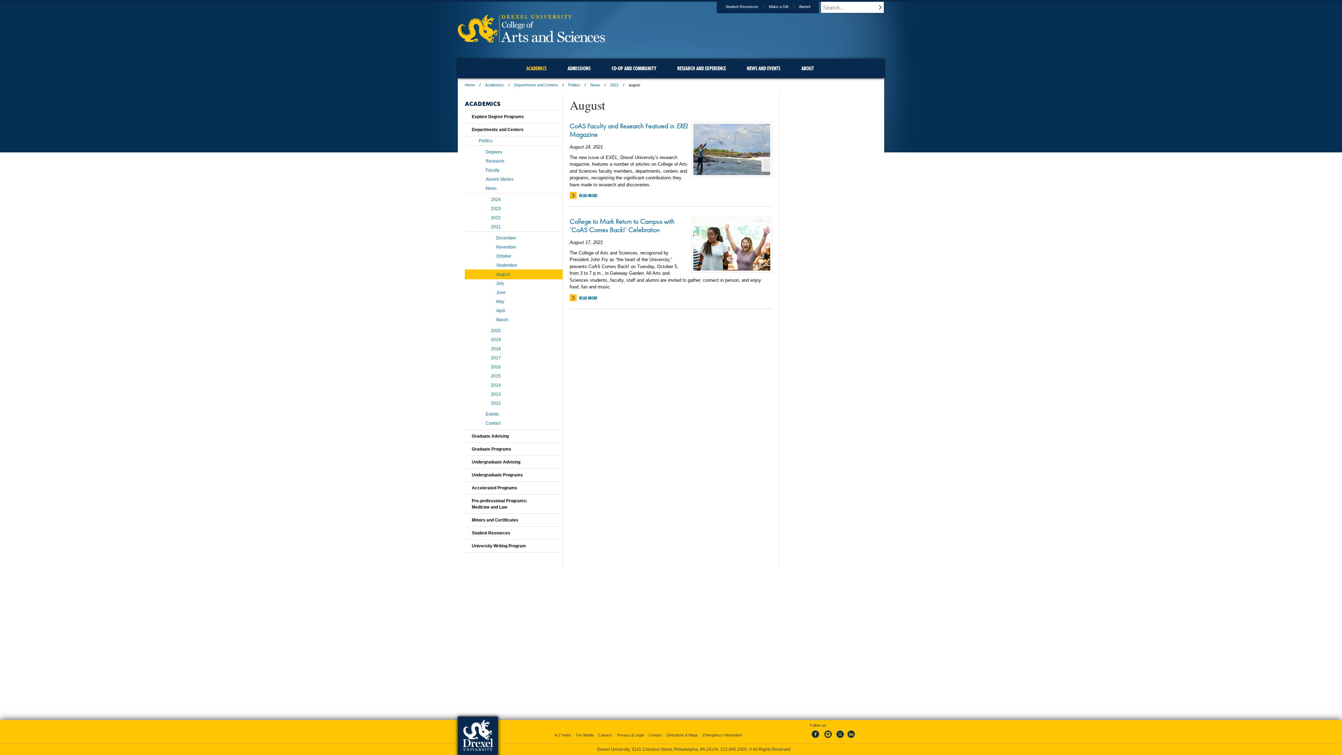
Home (470, 85)
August (503, 274)
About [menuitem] (807, 68)
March (502, 319)
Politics (574, 85)
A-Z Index (563, 735)
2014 (496, 385)
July (500, 283)
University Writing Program (499, 546)
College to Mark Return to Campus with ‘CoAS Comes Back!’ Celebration (622, 225)
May (500, 301)
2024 (496, 199)
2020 (496, 330)
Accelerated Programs (494, 488)
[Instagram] (828, 738)
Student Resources (742, 7)
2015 (496, 376)
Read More (588, 195)
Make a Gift (778, 7)
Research (495, 161)
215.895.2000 (733, 749)
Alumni (804, 7)
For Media (584, 735)
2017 (496, 357)
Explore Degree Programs (498, 116)
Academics (494, 85)
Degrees (494, 152)
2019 (496, 339)
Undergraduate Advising (496, 462)
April (500, 310)
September (506, 265)
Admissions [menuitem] (579, 68)
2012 (496, 403)
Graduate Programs (491, 449)
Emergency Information (722, 735)
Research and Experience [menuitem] (701, 68)
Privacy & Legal (630, 735)
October (503, 256)
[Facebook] (816, 738)
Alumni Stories (499, 179)
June (501, 292)
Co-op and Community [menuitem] (634, 68)
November (506, 247)
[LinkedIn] (851, 738)
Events (492, 414)
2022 (496, 217)
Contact (493, 423)
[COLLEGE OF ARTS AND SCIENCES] (531, 40)
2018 (496, 348)
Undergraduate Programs (497, 475)
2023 (496, 208)
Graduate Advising (490, 436)
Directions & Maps (682, 735)
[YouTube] (840, 738)
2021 (614, 85)
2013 (496, 394)
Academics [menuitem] (536, 68)
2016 (496, 367)
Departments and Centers (536, 85)
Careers (605, 735)
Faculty (492, 170)
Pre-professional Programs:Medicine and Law (499, 504)
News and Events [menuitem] (763, 68)
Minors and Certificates (495, 520)
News (595, 85)
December (506, 238)
